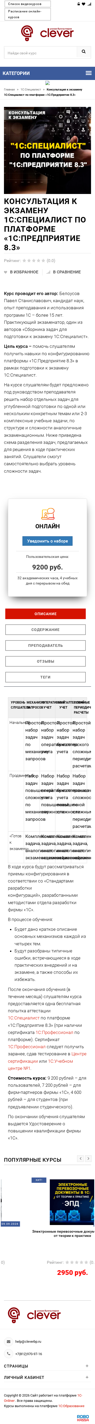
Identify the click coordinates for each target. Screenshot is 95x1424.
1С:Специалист (33, 89)
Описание (46, 614)
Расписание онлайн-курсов (24, 14)
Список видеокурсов (24, 4)
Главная (11, 89)
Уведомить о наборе (47, 540)
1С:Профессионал (54, 1032)
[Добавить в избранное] (35, 1182)
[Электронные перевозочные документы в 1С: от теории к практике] (47, 1202)
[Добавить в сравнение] (56, 1182)
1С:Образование (71, 1406)
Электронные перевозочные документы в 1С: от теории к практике (47, 1233)
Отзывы (45, 661)
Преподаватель (45, 645)
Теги (45, 677)
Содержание (45, 630)
